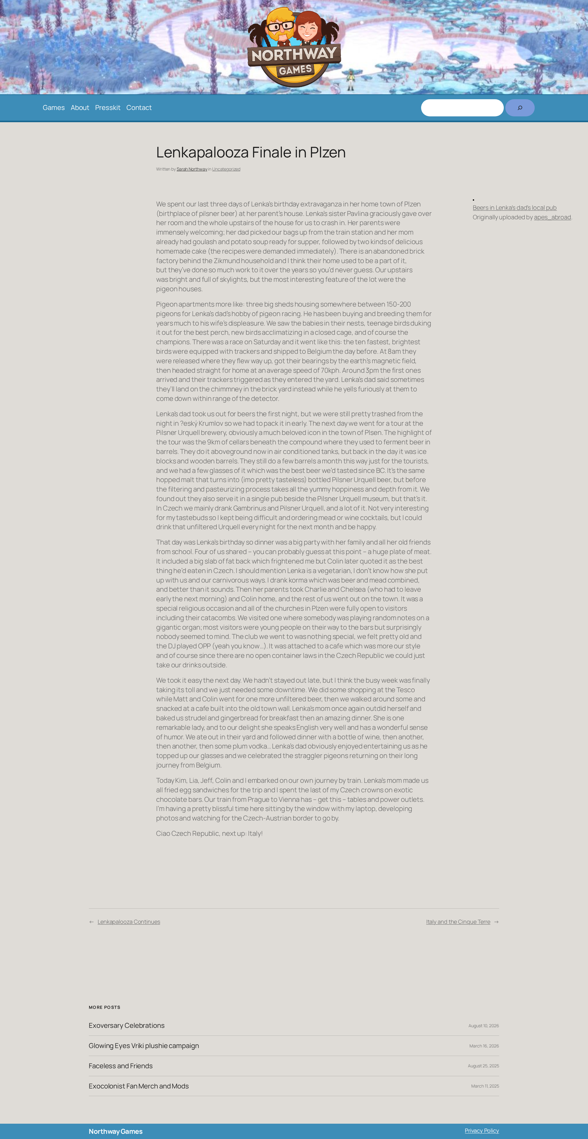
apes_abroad (552, 217)
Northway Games (115, 1131)
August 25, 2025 (483, 1066)
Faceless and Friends (121, 1066)
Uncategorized (226, 169)
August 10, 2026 (484, 1025)
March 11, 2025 (485, 1086)
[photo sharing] (473, 198)
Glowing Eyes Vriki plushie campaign (144, 1046)
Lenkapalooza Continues (129, 921)
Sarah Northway (192, 169)
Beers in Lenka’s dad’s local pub (515, 207)
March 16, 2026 (484, 1046)
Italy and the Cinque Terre (458, 921)
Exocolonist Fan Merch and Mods (139, 1086)
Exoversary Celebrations (127, 1025)
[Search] (520, 107)
